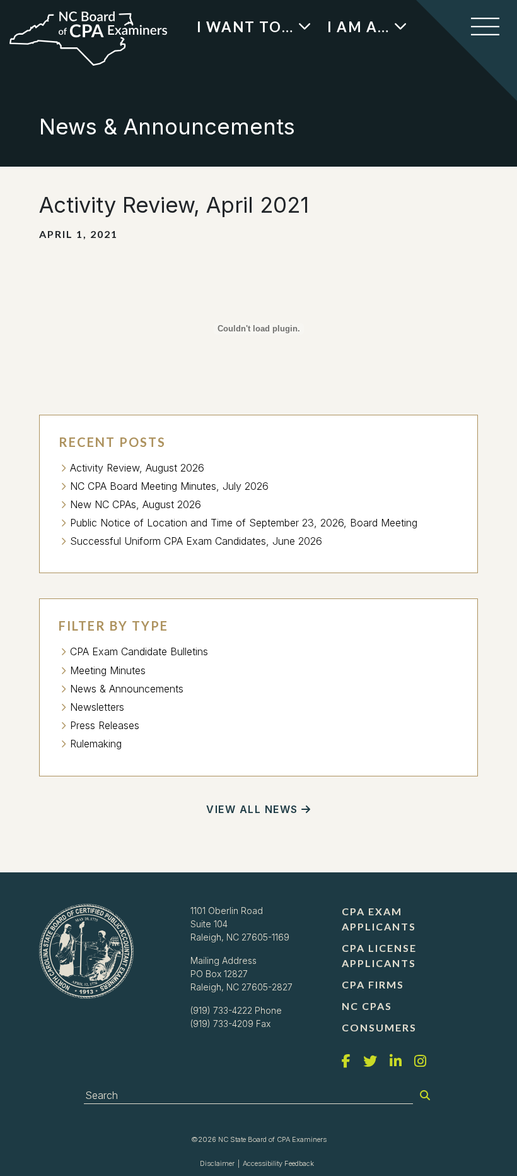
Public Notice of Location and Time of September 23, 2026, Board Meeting (243, 522)
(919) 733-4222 (221, 1010)
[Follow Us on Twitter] (370, 1061)
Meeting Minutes (108, 670)
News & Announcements (126, 688)
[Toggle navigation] (485, 26)
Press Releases (104, 725)
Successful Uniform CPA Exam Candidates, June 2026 (196, 541)
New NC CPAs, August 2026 (135, 504)
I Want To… (245, 26)
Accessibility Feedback (278, 1163)
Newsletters (97, 707)
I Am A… (358, 26)
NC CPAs (367, 1006)
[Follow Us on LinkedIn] (396, 1061)
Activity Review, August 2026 (137, 467)
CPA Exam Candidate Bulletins (139, 651)
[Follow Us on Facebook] (346, 1061)
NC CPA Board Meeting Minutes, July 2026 (169, 486)
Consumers (379, 1027)
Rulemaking (96, 743)
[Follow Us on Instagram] (420, 1061)
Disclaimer (217, 1163)
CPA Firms (373, 984)
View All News (252, 809)
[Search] (425, 1095)
